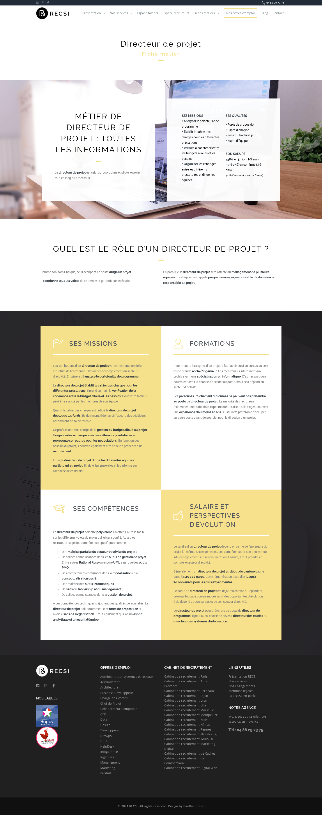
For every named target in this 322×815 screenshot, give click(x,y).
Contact (278, 13)
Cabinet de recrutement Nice (185, 720)
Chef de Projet (110, 703)
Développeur (109, 730)
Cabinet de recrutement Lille (185, 705)
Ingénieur (107, 757)
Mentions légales (240, 691)
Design (105, 725)
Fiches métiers (204, 13)
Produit (105, 773)
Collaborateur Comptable (118, 709)
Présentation (91, 13)
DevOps (106, 736)
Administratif (110, 682)
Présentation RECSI (242, 676)
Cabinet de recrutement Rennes (187, 729)
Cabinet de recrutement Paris (186, 676)
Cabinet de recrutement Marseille (189, 710)
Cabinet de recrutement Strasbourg (190, 734)
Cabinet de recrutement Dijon (186, 696)
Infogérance (109, 752)
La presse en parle (242, 696)
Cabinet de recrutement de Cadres (189, 753)
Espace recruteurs (176, 13)
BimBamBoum (193, 806)
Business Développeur (116, 693)
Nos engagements (241, 686)
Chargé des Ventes (114, 698)
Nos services (119, 13)
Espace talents (147, 13)
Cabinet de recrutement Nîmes (187, 724)
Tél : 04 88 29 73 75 (245, 729)
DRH (103, 741)
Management (110, 762)
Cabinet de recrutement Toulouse (189, 739)
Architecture (109, 687)
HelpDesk (107, 746)
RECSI (133, 806)
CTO (103, 714)
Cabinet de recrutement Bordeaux (189, 691)
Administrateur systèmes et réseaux (126, 676)
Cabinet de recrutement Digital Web (190, 768)
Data (103, 719)
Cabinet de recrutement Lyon (185, 700)
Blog (265, 13)
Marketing (107, 768)
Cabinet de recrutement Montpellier (191, 715)
